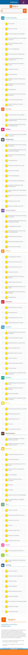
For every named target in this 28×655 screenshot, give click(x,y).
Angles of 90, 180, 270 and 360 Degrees (17, 495)
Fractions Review (12, 368)
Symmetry (10, 484)
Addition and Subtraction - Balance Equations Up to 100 (16, 439)
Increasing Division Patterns (14, 226)
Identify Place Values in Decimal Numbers (15, 104)
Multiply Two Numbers (13, 170)
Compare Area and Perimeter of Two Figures (16, 464)
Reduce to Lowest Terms (14, 348)
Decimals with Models (13, 393)
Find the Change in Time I (14, 530)
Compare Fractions (12, 358)
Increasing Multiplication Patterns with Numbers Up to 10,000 (17, 150)
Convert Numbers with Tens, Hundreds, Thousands (17, 38)
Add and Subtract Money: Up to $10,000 (17, 409)
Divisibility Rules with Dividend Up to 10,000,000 (16, 84)
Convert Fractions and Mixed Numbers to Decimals (17, 373)
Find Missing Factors (13, 160)
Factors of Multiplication (13, 49)
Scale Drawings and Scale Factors (15, 550)
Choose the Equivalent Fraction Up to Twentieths (17, 94)
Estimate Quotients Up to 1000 (15, 317)
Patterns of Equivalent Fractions (15, 241)
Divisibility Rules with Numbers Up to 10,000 (16, 79)
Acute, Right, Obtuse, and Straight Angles (16, 500)
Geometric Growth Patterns (14, 246)
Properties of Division (13, 69)
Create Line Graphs (12, 571)
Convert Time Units (12, 510)
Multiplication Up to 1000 (14, 201)
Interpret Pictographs (13, 596)
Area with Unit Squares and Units (15, 454)
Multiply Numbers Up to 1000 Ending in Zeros (17, 191)
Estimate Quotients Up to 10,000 (15, 322)
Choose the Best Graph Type (14, 591)
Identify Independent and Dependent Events (17, 560)
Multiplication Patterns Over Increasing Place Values (17, 145)
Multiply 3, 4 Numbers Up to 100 (15, 206)
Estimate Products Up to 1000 (15, 307)
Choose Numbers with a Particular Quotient (16, 277)
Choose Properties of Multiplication (16, 54)
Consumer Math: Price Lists (14, 429)
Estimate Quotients (12, 74)
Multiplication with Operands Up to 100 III (17, 196)
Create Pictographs (12, 586)
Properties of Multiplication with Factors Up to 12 (15, 59)
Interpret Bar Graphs (13, 611)
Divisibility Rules (12, 89)
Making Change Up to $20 (14, 414)
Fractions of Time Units (13, 520)
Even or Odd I (11, 23)
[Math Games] (14, 2)
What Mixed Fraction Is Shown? (15, 353)
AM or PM (10, 525)
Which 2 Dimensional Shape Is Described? (15, 479)
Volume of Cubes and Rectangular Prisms (16, 469)
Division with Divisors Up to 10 (15, 262)
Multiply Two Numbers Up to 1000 (16, 165)
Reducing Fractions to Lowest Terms (16, 343)
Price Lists (10, 424)
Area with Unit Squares (13, 459)
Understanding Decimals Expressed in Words (17, 383)
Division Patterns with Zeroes (15, 236)
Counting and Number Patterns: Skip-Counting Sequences (16, 125)
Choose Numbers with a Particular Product (16, 64)
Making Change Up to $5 (13, 419)
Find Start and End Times (14, 540)
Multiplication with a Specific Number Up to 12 (16, 155)
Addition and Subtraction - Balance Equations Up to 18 (16, 444)
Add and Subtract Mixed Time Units (16, 515)
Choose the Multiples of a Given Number (15, 44)
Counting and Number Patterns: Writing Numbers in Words (17, 120)
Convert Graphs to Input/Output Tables (17, 601)
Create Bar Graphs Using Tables (15, 576)
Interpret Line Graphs (13, 606)
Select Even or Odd (12, 28)
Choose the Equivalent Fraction (15, 99)
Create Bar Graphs (12, 581)
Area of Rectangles (12, 474)
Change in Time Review (13, 535)
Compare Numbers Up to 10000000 (16, 33)
